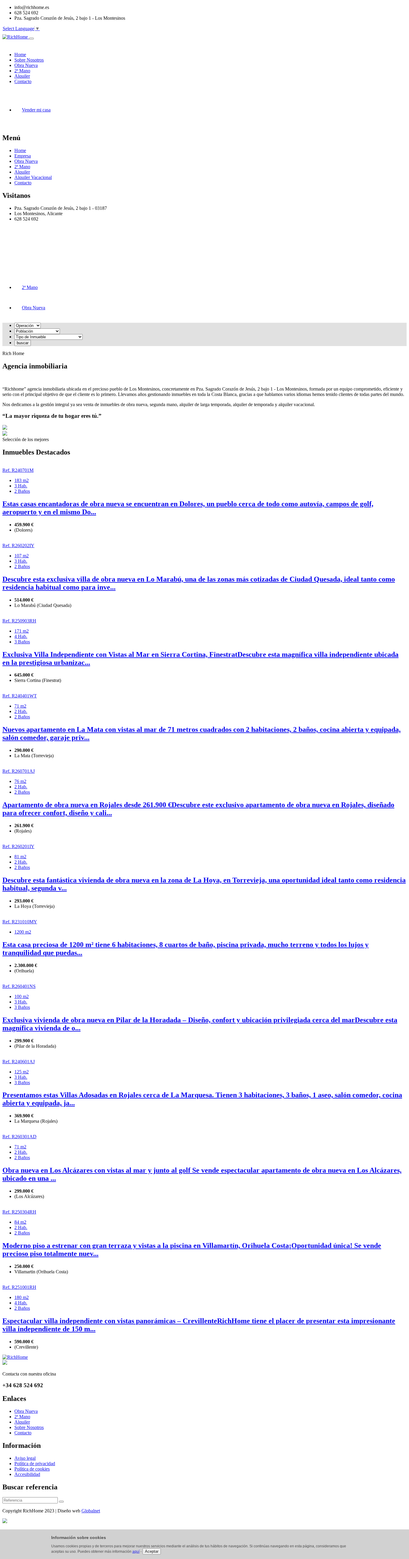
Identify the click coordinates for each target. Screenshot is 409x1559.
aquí (136, 1551)
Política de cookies (32, 1468)
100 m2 (21, 996)
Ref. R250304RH (19, 1211)
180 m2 (21, 1297)
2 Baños (22, 491)
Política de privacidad (34, 1463)
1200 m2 (22, 931)
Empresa (22, 155)
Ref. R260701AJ (18, 771)
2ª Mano (22, 166)
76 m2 (20, 781)
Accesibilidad (27, 1474)
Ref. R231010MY (19, 921)
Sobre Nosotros (29, 1427)
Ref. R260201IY (18, 846)
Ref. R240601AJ (18, 1061)
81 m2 (20, 856)
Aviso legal (25, 1458)
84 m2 (20, 1222)
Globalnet (90, 1510)
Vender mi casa (36, 109)
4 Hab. (20, 636)
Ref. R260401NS (19, 986)
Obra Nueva (26, 161)
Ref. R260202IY (18, 545)
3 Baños (22, 641)
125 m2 (21, 1071)
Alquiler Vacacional (33, 177)
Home (20, 150)
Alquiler (22, 172)
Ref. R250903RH (19, 620)
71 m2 (20, 706)
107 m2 (21, 555)
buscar (22, 343)
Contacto (22, 182)
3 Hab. (20, 485)
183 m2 (21, 480)
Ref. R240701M (18, 470)
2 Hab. (20, 711)
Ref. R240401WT (19, 695)
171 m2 (21, 631)
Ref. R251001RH (19, 1287)
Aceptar (151, 1551)
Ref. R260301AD (19, 1136)
